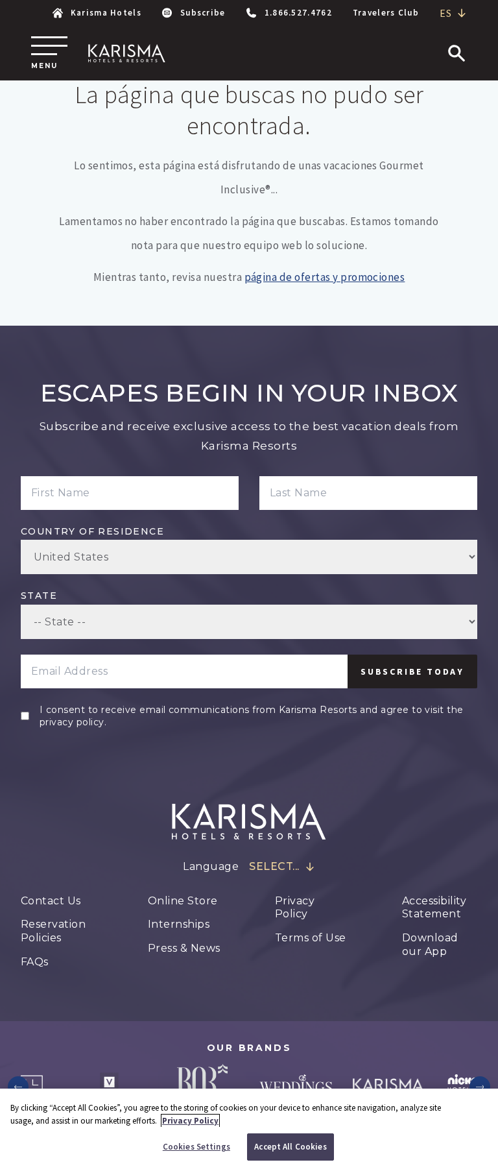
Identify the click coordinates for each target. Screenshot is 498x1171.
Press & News (184, 948)
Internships (178, 924)
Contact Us (51, 901)
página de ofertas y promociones (324, 277)
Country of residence (92, 531)
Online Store (183, 901)
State (39, 595)
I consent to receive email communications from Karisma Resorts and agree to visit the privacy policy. (252, 715)
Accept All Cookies (290, 1146)
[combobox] (453, 13)
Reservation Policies (53, 931)
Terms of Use (310, 938)
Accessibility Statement (434, 908)
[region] (249, 1130)
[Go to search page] (456, 53)
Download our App (430, 945)
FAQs (35, 962)
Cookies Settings (196, 1146)
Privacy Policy (294, 908)
